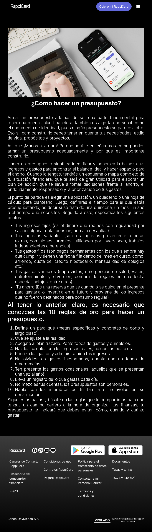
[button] (138, 7)
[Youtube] (53, 450)
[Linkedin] (46, 450)
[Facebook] (34, 450)
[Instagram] (40, 450)
